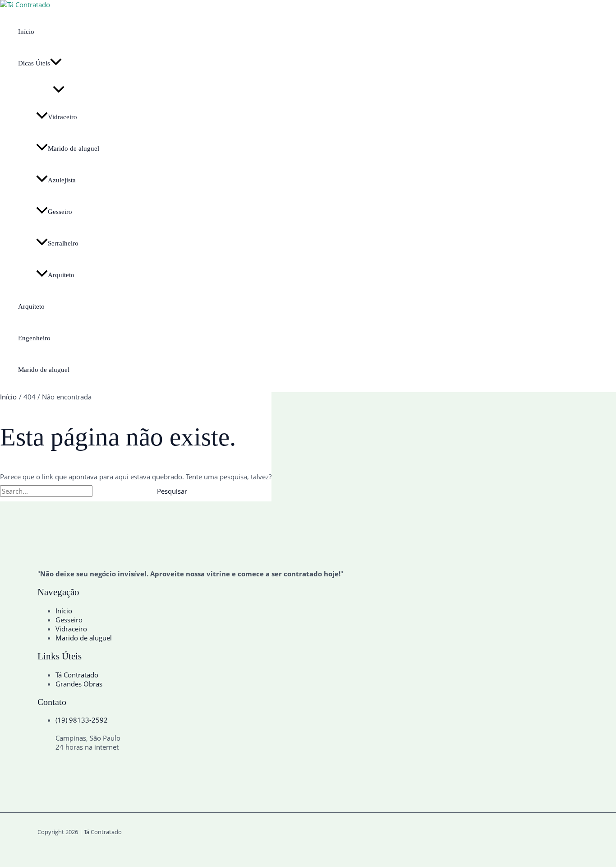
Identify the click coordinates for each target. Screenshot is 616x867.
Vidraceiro (62, 117)
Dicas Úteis (34, 63)
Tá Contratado (76, 674)
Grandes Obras (78, 683)
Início (26, 31)
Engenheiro (34, 338)
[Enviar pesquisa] (114, 491)
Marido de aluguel (73, 148)
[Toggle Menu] (58, 90)
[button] (56, 63)
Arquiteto (61, 274)
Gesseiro (60, 211)
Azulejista (62, 180)
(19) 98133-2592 (81, 719)
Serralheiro (63, 243)
